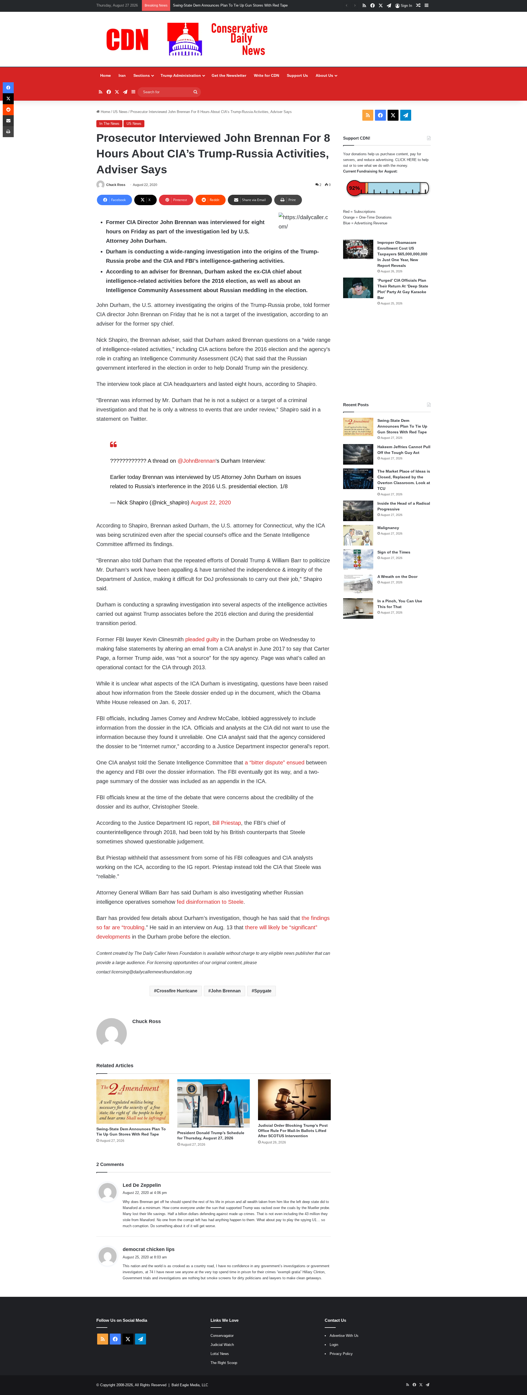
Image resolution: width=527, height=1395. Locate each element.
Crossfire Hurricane (176, 991)
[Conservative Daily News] (189, 39)
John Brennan (226, 991)
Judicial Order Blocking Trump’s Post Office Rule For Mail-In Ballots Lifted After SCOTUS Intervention (293, 1130)
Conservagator (222, 1336)
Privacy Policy (341, 1354)
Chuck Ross (115, 185)
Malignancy (388, 528)
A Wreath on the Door (397, 576)
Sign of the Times (393, 552)
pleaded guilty (202, 639)
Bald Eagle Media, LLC (190, 1385)
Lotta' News (220, 1354)
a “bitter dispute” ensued (274, 762)
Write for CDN (266, 75)
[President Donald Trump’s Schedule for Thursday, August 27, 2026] (213, 1103)
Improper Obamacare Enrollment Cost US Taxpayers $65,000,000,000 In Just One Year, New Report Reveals (402, 254)
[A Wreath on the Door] (358, 584)
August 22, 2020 (211, 502)
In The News (109, 124)
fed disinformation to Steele (210, 902)
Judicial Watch (222, 1345)
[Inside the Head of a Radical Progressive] (358, 511)
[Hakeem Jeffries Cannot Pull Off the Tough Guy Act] (358, 454)
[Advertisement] (387, 354)
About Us (324, 75)
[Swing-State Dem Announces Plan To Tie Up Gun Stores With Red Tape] (132, 1101)
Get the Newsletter (229, 75)
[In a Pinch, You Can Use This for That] (358, 608)
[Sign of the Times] (358, 559)
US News (120, 112)
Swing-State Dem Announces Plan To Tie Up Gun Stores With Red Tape (402, 426)
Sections (141, 75)
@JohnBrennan (196, 461)
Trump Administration (181, 75)
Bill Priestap (226, 823)
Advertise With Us (344, 1336)
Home (105, 75)
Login (334, 1345)
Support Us (297, 75)
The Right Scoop (224, 1363)
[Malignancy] (358, 535)
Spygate (262, 991)
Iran (122, 75)
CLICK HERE (406, 160)
